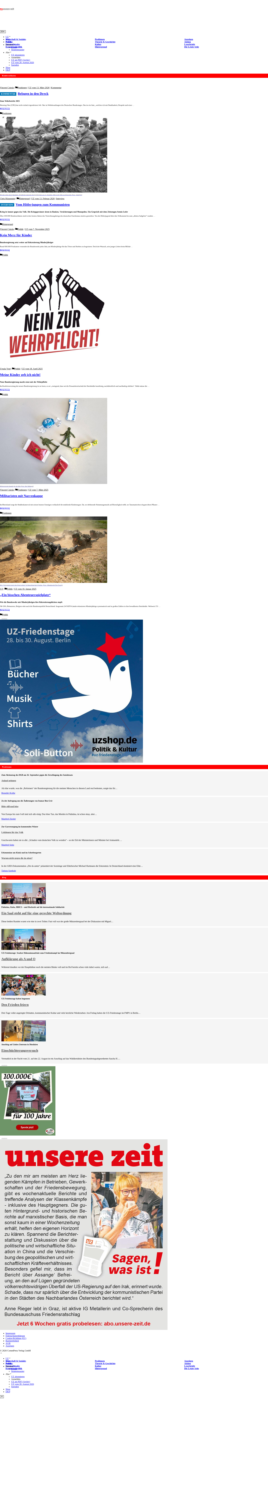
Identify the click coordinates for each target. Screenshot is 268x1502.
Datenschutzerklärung (15, 1336)
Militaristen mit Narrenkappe (21, 496)
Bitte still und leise (9, 806)
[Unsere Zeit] (35, 29)
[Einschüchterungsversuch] (23, 1040)
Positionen (22, 87)
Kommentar (56, 87)
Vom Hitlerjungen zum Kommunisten (43, 204)
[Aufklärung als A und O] (23, 949)
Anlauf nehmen (8, 780)
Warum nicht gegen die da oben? (17, 858)
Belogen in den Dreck (33, 93)
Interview (60, 198)
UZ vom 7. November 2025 (37, 229)
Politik (20, 229)
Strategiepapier (17, 49)
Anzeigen (10, 1346)
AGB (8, 1343)
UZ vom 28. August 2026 (22, 62)
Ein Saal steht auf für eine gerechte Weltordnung (36, 913)
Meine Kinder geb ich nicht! (20, 375)
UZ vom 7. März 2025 (38, 490)
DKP (8, 70)
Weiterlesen (4, 109)
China (13, 47)
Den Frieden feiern (15, 1004)
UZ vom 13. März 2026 (38, 87)
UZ (7, 37)
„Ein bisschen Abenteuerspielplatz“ (25, 595)
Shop (8, 67)
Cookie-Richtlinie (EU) (16, 1338)
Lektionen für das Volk (12, 832)
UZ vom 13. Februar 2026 (43, 198)
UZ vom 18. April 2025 (32, 369)
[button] (1, 1353)
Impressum (10, 1333)
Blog (8, 39)
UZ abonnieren (18, 55)
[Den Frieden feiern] (23, 995)
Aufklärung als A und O (18, 959)
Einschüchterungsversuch (19, 1050)
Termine (9, 42)
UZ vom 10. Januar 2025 (25, 589)
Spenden (15, 65)
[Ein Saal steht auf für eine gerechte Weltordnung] (23, 903)
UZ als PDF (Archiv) (20, 60)
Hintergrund (24, 198)
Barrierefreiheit (12, 1341)
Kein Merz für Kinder (16, 235)
